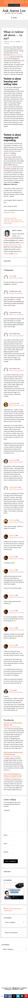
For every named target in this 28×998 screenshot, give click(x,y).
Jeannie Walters (13, 487)
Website (6, 852)
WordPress (15, 989)
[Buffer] (22, 996)
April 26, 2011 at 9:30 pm (16, 293)
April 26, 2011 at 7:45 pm (16, 278)
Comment (7, 810)
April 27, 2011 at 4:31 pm (16, 489)
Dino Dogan (12, 520)
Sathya (11, 276)
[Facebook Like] (10, 996)
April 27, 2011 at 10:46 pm (16, 522)
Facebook (7, 253)
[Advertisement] (14, 965)
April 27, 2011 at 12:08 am (16, 335)
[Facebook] (6, 996)
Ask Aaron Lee (14, 11)
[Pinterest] (26, 996)
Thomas (11, 690)
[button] (14, 3)
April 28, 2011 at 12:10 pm (16, 558)
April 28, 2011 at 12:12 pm (16, 630)
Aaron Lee (12, 535)
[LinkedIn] (18, 996)
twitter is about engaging (13, 221)
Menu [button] (15, 17)
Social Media (13, 218)
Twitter (15, 253)
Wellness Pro (16, 988)
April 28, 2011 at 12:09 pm (16, 537)
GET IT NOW (14, 5)
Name (6, 835)
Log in (21, 989)
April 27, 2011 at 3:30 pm (16, 462)
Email (6, 843)
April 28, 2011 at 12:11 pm (16, 597)
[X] (14, 996)
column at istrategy (9, 212)
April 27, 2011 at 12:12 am (16, 405)
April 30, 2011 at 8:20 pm (16, 692)
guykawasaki (8, 155)
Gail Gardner (12, 403)
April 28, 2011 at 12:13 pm (16, 647)
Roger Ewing (12, 460)
